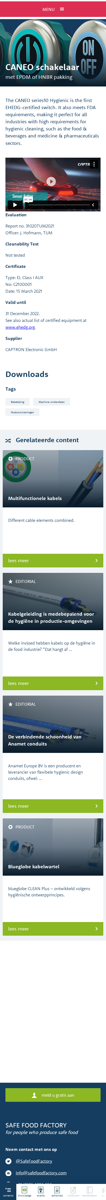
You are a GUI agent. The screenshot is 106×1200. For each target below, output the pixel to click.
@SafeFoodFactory (34, 1161)
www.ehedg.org (20, 327)
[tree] (61, 1192)
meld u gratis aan (57, 1095)
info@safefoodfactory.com (41, 1172)
